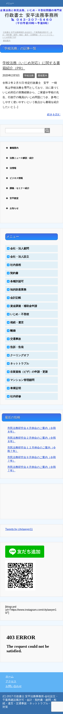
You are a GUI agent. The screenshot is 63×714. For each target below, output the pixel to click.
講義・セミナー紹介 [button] (19, 188)
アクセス (11, 681)
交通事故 (15, 338)
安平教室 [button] (14, 198)
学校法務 (29, 75)
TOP (28, 34)
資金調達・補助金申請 (23, 305)
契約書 (14, 273)
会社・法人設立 (19, 256)
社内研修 (15, 396)
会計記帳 (15, 297)
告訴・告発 (17, 347)
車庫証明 (15, 388)
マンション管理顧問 (22, 379)
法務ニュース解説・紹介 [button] (22, 158)
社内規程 (15, 264)
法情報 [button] (13, 168)
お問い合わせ (14, 686)
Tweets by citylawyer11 (19, 529)
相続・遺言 (17, 322)
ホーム (10, 676)
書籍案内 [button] (14, 148)
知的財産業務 (18, 289)
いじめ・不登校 (19, 314)
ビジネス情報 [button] (16, 178)
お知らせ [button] (14, 208)
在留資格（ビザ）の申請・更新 (29, 371)
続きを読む (53, 114)
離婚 (13, 330)
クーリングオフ (19, 355)
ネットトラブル (19, 363)
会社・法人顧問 (19, 248)
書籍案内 (42, 75)
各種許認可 (17, 281)
